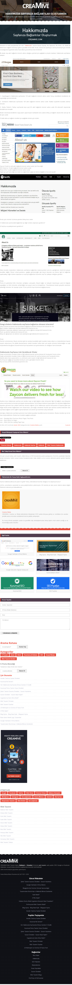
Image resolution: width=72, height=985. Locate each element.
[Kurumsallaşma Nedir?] (53, 565)
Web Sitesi (29, 793)
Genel (15, 425)
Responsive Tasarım (8, 801)
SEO (19, 425)
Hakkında (41, 445)
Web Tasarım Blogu (36, 975)
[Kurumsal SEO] (17, 583)
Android (49, 797)
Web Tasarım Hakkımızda (55, 445)
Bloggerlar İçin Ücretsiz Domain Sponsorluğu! (36, 888)
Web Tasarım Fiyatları (6, 704)
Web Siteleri (21, 801)
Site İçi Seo (58, 797)
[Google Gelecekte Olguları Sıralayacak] (17, 563)
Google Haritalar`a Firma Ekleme (9, 721)
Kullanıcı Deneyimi (54, 793)
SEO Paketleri (36, 962)
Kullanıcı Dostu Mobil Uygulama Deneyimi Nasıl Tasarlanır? (36, 901)
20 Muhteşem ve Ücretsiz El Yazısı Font (12, 708)
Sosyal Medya (50, 655)
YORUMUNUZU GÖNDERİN (10, 633)
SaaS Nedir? (36, 895)
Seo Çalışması (33, 801)
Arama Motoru (39, 797)
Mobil (19, 655)
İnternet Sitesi (41, 793)
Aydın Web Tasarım (6, 819)
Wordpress (5, 797)
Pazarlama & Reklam (30, 655)
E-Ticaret (5, 655)
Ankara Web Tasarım (6, 813)
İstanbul (29, 865)
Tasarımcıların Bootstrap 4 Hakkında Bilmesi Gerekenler (16, 724)
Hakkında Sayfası (29, 445)
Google (4, 793)
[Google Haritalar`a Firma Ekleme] (17, 546)
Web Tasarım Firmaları (7, 701)
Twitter (21, 793)
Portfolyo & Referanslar (36, 978)
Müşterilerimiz (36, 965)
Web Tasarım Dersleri (8, 659)
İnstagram (15, 797)
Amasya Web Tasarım (6, 832)
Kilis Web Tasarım (5, 836)
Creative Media (6, 512)
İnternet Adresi (6, 445)
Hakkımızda (28, 45)
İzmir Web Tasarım (5, 816)
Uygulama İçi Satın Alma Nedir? (9, 698)
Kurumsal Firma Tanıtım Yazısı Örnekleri (12, 688)
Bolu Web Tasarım (5, 829)
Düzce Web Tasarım (6, 823)
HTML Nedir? (4, 711)
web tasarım (42, 865)
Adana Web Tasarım (6, 826)
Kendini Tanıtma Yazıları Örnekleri (10, 678)
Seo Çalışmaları (26, 797)
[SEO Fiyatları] (53, 583)
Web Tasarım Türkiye (6, 842)
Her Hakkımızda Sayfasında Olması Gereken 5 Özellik (15, 685)
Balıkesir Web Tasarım (6, 810)
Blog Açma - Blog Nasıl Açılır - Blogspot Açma (14, 714)
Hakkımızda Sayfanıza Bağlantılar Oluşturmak (36, 14)
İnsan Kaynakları (36, 968)
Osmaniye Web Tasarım (7, 839)
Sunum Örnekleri (36, 971)
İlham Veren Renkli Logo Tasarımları (10, 717)
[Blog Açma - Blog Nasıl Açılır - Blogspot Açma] (53, 546)
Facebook (12, 793)
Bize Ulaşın (36, 955)
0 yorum (67, 425)
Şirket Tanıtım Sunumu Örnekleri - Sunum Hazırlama (15, 691)
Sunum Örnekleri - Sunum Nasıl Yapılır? (11, 695)
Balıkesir (22, 865)
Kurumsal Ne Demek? (6, 682)
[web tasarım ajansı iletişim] (14, 785)
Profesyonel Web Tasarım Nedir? (36, 904)
